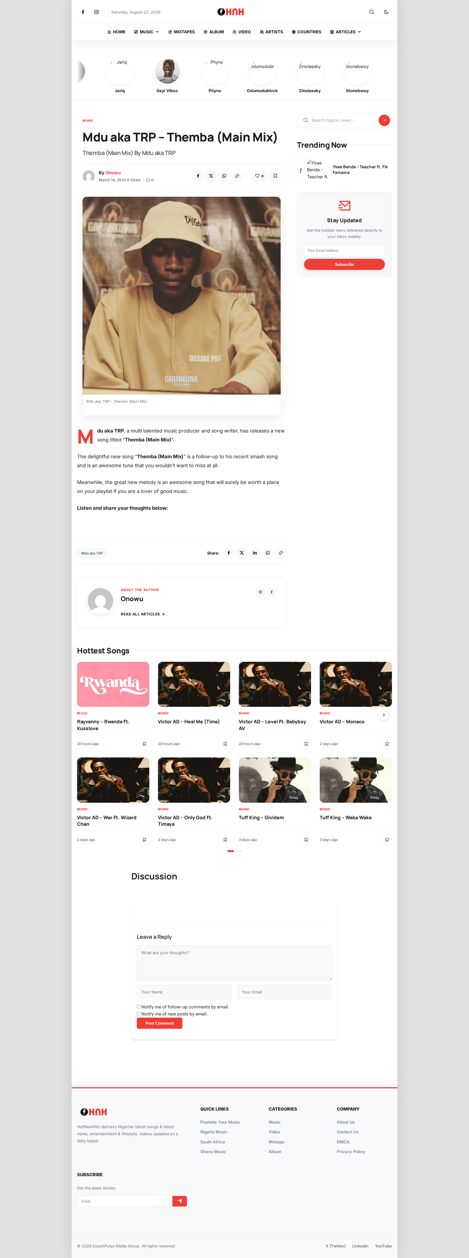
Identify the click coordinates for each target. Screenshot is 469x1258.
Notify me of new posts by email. (174, 1014)
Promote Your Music (220, 1122)
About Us (346, 1122)
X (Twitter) (336, 1246)
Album (275, 1151)
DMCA (343, 1141)
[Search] (371, 12)
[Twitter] (211, 176)
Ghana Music (213, 1151)
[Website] (260, 591)
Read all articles (140, 614)
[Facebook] (198, 176)
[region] (234, 757)
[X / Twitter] (242, 553)
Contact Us (348, 1131)
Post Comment (159, 1023)
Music (88, 120)
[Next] (383, 715)
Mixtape (276, 1141)
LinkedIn (360, 1246)
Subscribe (344, 264)
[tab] (230, 851)
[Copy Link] (237, 176)
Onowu (113, 172)
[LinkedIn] (255, 553)
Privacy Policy (351, 1151)
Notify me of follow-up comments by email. (185, 1006)
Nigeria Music (213, 1131)
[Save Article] (275, 176)
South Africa (212, 1141)
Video (274, 1131)
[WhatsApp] (224, 176)
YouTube (383, 1246)
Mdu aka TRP (92, 553)
